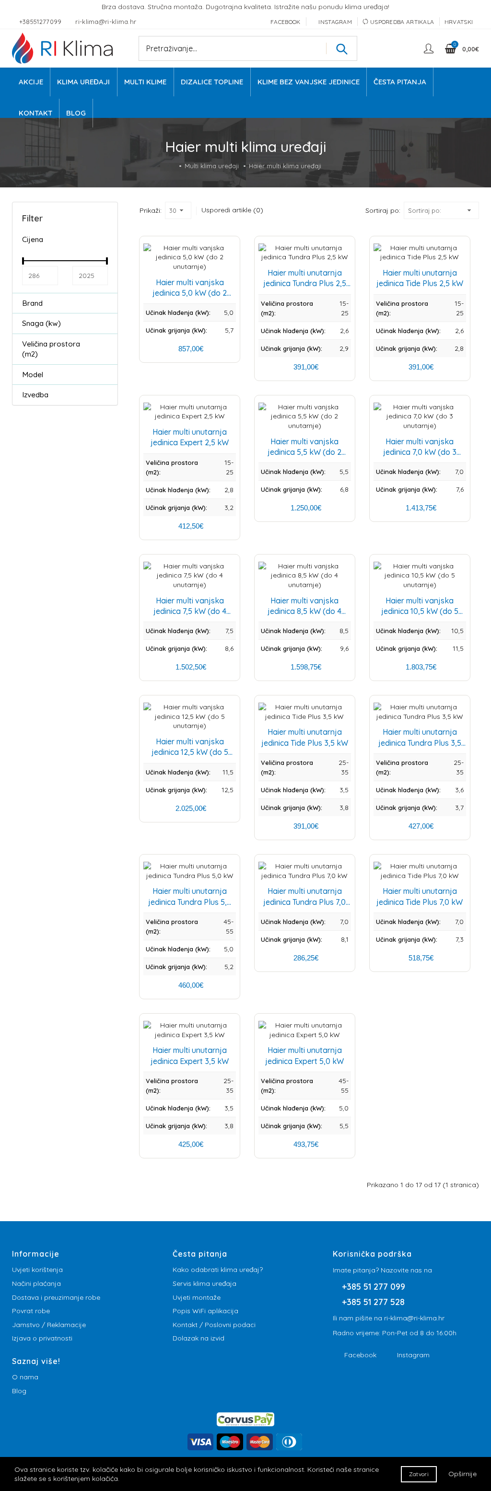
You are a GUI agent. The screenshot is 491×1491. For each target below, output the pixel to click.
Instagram (413, 1355)
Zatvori (419, 1474)
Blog (19, 1391)
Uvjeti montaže (197, 1297)
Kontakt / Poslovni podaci (214, 1324)
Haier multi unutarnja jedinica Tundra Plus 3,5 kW (419, 742)
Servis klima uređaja (204, 1283)
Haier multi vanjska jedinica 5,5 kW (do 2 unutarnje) (304, 452)
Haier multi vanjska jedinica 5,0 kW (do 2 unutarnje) (189, 293)
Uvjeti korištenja (37, 1269)
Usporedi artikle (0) (232, 210)
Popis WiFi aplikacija (205, 1310)
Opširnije (462, 1473)
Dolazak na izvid (198, 1338)
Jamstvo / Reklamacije (49, 1324)
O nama (25, 1377)
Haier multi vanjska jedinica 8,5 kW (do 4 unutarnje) (304, 611)
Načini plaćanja (36, 1283)
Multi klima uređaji (212, 166)
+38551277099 (41, 21)
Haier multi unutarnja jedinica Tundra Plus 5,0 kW (190, 901)
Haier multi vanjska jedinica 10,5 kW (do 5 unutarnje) (419, 611)
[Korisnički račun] (429, 48)
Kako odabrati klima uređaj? (218, 1269)
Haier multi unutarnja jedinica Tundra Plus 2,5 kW (304, 283)
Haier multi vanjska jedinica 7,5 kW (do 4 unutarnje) (189, 611)
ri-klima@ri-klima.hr (105, 21)
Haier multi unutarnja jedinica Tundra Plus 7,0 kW (304, 901)
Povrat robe (31, 1310)
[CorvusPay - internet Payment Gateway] (245, 1418)
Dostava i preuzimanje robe (56, 1297)
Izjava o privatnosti (42, 1338)
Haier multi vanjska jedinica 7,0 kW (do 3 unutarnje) (419, 452)
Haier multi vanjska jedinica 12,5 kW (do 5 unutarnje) (190, 752)
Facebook (360, 1355)
